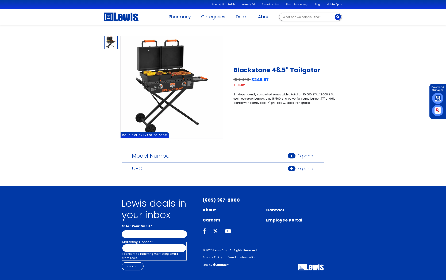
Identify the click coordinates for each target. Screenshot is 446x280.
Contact (275, 210)
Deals (242, 17)
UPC (222, 168)
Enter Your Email (137, 226)
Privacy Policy (212, 257)
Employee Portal (284, 220)
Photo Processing (296, 4)
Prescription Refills (223, 4)
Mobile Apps (334, 4)
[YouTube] (228, 231)
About (264, 17)
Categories (213, 17)
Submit (132, 266)
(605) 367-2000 (221, 200)
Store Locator (270, 4)
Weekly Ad (248, 4)
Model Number (222, 156)
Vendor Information (242, 257)
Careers (212, 220)
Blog (317, 4)
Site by (208, 265)
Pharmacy (180, 17)
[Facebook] (204, 231)
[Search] (338, 17)
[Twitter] (215, 231)
